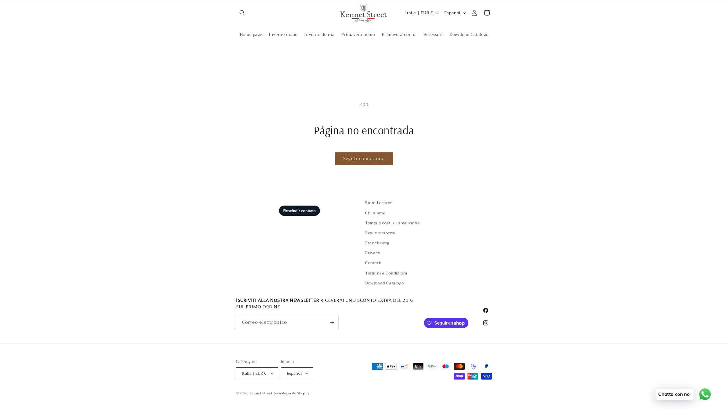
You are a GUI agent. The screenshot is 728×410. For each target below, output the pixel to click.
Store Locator (378, 202)
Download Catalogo (384, 283)
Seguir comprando (364, 158)
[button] (242, 13)
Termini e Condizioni (386, 273)
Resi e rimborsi (380, 232)
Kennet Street (261, 393)
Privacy (372, 252)
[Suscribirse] (332, 322)
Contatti (373, 262)
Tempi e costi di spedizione (392, 223)
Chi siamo (375, 213)
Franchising (377, 242)
